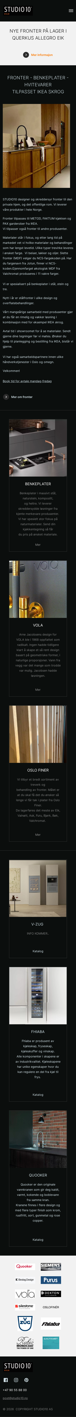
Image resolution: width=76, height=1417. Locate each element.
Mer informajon (42, 55)
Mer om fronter (21, 397)
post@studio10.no (15, 1398)
